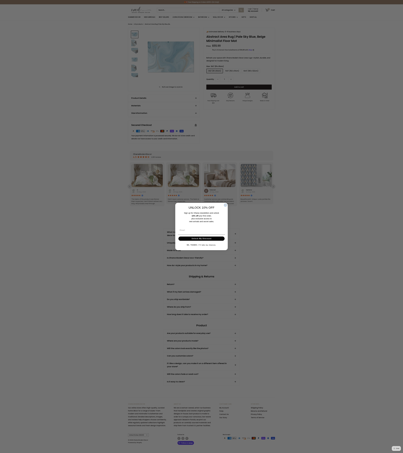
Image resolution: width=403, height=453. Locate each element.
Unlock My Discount (201, 238)
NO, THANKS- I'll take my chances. (201, 245)
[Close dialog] (225, 205)
